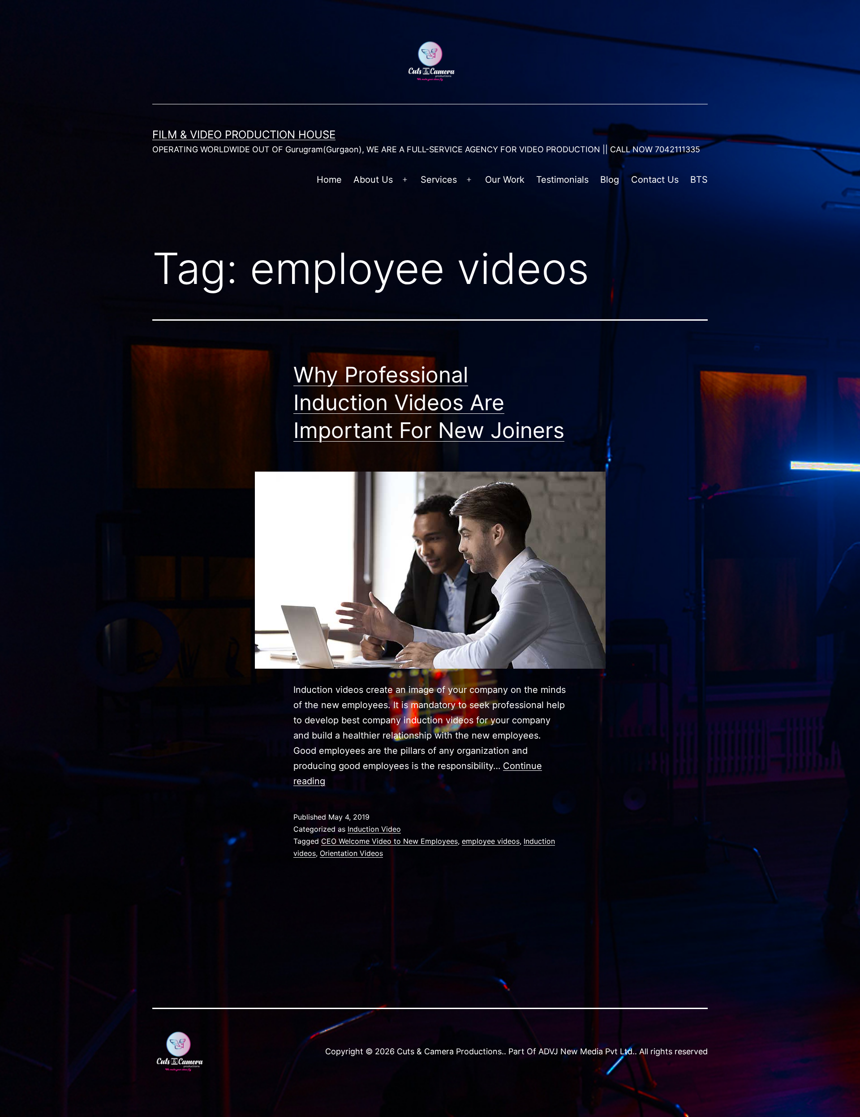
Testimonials (562, 179)
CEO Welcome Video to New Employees (389, 841)
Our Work (505, 179)
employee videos (491, 841)
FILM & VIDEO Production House (243, 134)
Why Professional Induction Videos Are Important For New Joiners (428, 402)
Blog (609, 179)
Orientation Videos (351, 853)
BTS (699, 179)
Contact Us (655, 179)
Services (439, 179)
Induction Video (374, 829)
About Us (373, 179)
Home (329, 179)
